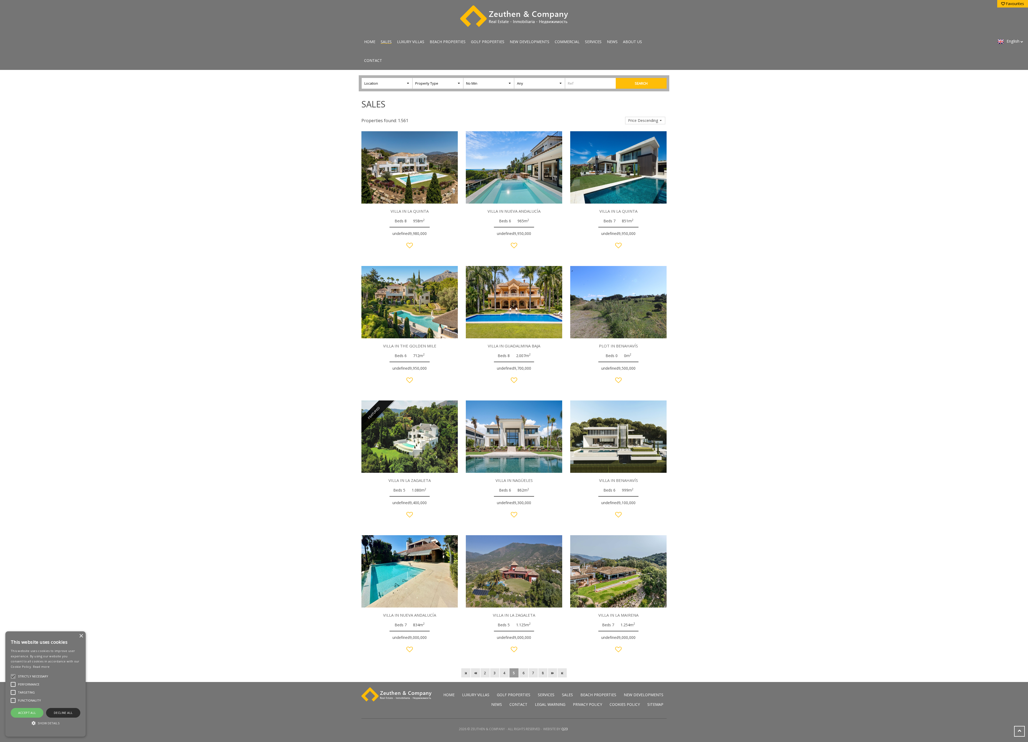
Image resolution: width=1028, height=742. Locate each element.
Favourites (1015, 3)
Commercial (567, 41)
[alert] (45, 684)
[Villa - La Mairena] (618, 571)
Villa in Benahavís (618, 480)
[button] (45, 723)
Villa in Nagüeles (514, 480)
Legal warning (550, 704)
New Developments (529, 41)
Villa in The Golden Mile (409, 345)
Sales (386, 41)
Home (369, 41)
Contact (373, 60)
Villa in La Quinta (410, 211)
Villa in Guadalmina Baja (514, 345)
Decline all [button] (63, 713)
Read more (41, 667)
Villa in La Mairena (618, 615)
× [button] (81, 636)
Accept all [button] (27, 713)
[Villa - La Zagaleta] (514, 571)
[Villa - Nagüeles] (514, 436)
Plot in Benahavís (618, 345)
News (612, 41)
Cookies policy (625, 704)
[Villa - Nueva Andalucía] (514, 167)
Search (641, 83)
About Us (632, 41)
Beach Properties (448, 41)
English (1013, 41)
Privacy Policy (587, 704)
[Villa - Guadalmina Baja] (514, 302)
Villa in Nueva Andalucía (514, 211)
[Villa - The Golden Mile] (409, 302)
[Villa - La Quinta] (409, 167)
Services (593, 41)
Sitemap (655, 704)
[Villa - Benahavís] (618, 436)
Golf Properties (487, 41)
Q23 (564, 729)
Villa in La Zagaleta (409, 480)
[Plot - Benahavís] (618, 302)
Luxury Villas (410, 41)
